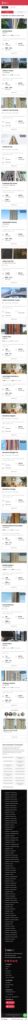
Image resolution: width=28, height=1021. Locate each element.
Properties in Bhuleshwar (10, 805)
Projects (7, 12)
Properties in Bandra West (11, 799)
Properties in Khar (9, 863)
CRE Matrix (7, 982)
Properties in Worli (9, 941)
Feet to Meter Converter (20, 777)
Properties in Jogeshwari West (12, 846)
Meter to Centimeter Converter (8, 765)
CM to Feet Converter (8, 768)
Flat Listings (20, 12)
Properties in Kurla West (10, 870)
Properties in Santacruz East (11, 917)
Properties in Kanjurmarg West (12, 861)
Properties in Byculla (9, 812)
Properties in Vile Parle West (11, 937)
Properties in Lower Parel (10, 872)
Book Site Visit (14, 53)
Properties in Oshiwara (10, 909)
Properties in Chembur (10, 814)
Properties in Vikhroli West (11, 932)
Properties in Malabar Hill (10, 883)
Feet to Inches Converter (19, 774)
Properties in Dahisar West (11, 822)
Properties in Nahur (9, 904)
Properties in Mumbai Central (11, 902)
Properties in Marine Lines (10, 889)
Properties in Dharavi (9, 827)
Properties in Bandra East (11, 797)
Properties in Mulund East (11, 898)
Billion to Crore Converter (8, 783)
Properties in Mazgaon (10, 896)
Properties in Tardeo (9, 926)
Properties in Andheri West (11, 794)
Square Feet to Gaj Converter (8, 757)
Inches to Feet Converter (19, 771)
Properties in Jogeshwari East (12, 844)
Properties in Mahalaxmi (10, 878)
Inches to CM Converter (8, 771)
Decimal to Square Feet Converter (8, 775)
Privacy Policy (8, 975)
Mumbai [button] (4, 7)
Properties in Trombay (10, 928)
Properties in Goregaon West (11, 840)
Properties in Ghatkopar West (11, 833)
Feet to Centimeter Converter (19, 765)
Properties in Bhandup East (11, 801)
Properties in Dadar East (10, 816)
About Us (7, 966)
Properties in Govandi (10, 842)
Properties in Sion (9, 924)
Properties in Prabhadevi (10, 915)
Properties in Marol (9, 891)
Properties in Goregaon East (11, 838)
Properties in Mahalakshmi (11, 876)
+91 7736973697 (9, 994)
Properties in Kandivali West (11, 857)
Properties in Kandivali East (11, 855)
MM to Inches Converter (20, 768)
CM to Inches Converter (8, 761)
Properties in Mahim (9, 881)
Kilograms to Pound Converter (19, 784)
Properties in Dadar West (10, 818)
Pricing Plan (8, 971)
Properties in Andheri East (11, 792)
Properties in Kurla (9, 866)
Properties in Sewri (9, 921)
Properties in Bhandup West (11, 803)
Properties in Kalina (9, 853)
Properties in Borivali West (11, 810)
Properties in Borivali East (10, 807)
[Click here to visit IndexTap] (5, 2)
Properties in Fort (8, 829)
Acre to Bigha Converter (8, 777)
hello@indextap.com (10, 991)
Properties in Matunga (10, 894)
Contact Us (8, 973)
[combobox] (16, 7)
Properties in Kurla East (10, 868)
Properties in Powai (9, 913)
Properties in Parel (9, 911)
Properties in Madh (9, 874)
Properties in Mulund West (11, 900)
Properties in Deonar (9, 825)
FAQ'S (6, 968)
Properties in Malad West (10, 887)
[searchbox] (21, 7)
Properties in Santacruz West (11, 919)
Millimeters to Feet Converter (19, 758)
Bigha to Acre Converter (8, 780)
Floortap (7, 987)
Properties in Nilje (9, 906)
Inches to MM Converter (20, 780)
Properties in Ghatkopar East (11, 831)
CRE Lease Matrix (9, 984)
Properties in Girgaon (10, 835)
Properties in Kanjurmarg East (12, 859)
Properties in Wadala (10, 939)
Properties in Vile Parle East (11, 934)
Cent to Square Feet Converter (20, 762)
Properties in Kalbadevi (10, 850)
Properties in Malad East (10, 885)
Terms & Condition (9, 977)
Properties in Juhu (9, 848)
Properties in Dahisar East (11, 820)
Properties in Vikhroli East (10, 930)
